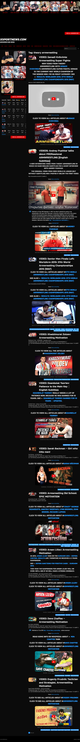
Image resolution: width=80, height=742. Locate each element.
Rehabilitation (45, 46)
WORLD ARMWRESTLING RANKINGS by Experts (60, 46)
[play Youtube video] (53, 98)
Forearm (22, 100)
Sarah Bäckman (71, 464)
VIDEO (32, 46)
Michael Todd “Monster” (4, 111)
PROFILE (50, 46)
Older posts (31, 732)
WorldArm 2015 (69, 330)
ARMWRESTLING (19, 46)
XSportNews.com (13, 39)
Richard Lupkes (58, 512)
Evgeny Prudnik (70, 698)
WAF (75, 329)
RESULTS (5, 46)
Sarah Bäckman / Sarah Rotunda (64, 489)
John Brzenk (74, 544)
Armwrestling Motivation (48, 379)
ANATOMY (24, 46)
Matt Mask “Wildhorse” (4, 126)
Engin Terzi (52, 329)
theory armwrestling (55, 115)
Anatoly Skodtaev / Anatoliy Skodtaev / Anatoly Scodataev (50, 544)
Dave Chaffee (71, 643)
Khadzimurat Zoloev (54, 353)
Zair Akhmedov (75, 330)
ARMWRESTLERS (72, 46)
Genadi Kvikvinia (67, 147)
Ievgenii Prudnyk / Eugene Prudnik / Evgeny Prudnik (60, 730)
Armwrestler (4, 100)
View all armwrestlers (72, 33)
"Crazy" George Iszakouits (33, 544)
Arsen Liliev (42, 556)
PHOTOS (28, 46)
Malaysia (63, 329)
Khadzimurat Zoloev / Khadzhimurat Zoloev (62, 379)
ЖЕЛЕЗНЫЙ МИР (55, 223)
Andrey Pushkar (67, 255)
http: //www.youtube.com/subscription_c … (59, 220)
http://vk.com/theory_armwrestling (52, 630)
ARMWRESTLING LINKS (38, 46)
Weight (13, 100)
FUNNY (14, 46)
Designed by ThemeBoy (77, 739)
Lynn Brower (66, 509)
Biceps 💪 (18, 100)
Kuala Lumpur (57, 329)
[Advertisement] (40, 23)
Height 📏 (9, 100)
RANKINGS (10, 46)
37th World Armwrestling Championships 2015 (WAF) (39, 329)
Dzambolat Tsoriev (42, 393)
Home (2, 46)
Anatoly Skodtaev (50, 509)
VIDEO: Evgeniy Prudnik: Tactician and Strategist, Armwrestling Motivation (58, 682)
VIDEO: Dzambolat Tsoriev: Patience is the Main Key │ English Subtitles (54, 386)
